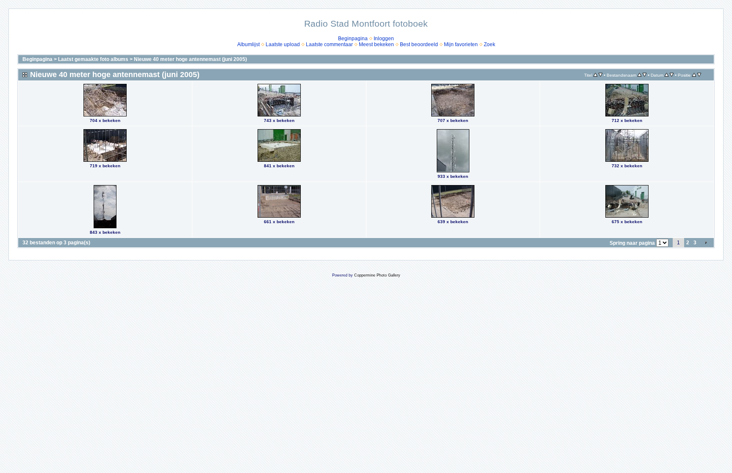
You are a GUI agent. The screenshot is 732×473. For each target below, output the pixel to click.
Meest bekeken (376, 44)
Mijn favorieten (461, 44)
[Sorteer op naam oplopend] (639, 75)
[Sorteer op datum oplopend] (666, 75)
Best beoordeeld (419, 44)
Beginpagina (353, 38)
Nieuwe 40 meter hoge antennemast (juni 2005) (190, 59)
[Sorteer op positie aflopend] (699, 75)
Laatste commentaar (329, 44)
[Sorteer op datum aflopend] (672, 75)
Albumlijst (248, 44)
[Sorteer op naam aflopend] (644, 75)
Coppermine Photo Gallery (377, 275)
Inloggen (384, 38)
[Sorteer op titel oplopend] (595, 75)
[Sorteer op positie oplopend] (694, 75)
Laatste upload (283, 44)
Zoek (489, 44)
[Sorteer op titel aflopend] (600, 75)
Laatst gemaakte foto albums (93, 59)
